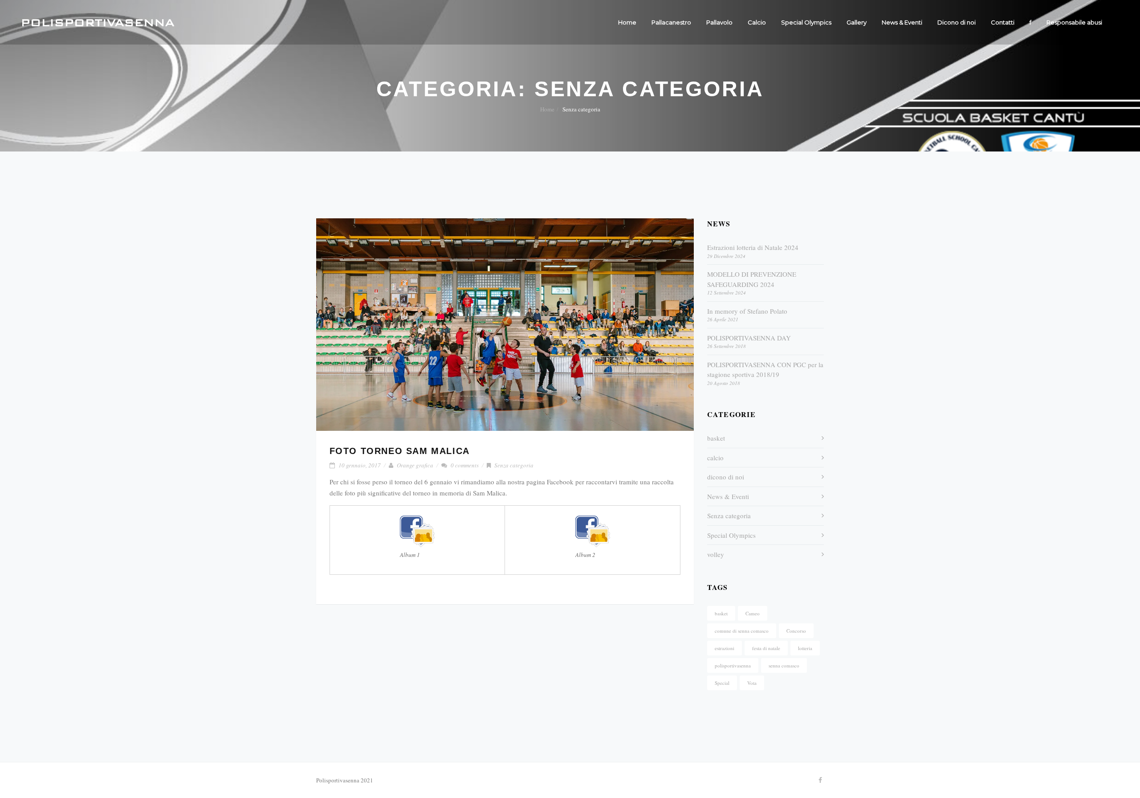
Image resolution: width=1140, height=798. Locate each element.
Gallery (857, 22)
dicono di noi (725, 476)
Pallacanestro (671, 22)
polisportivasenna (733, 665)
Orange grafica (415, 465)
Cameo (752, 613)
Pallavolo (719, 22)
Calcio (757, 22)
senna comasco (784, 665)
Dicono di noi (956, 22)
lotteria (805, 648)
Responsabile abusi (1074, 22)
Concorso (796, 630)
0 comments (465, 465)
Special (722, 682)
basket (716, 438)
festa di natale (766, 648)
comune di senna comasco (742, 630)
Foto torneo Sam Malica (400, 451)
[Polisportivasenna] (98, 22)
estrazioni (724, 648)
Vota (752, 682)
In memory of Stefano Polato (747, 311)
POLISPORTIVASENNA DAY (749, 337)
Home (627, 22)
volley (715, 554)
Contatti (1002, 22)
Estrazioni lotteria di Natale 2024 (752, 247)
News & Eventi (902, 22)
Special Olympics (806, 22)
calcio (715, 457)
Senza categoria (513, 465)
